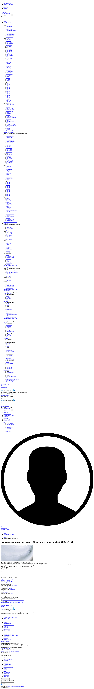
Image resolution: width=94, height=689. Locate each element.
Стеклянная (9, 227)
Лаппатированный (11, 30)
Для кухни (9, 45)
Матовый (8, 31)
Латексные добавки (11, 317)
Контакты (6, 9)
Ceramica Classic (10, 109)
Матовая (8, 138)
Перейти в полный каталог (10, 130)
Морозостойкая (10, 140)
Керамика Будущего (11, 117)
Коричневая (9, 245)
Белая (7, 167)
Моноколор (9, 56)
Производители (7, 3)
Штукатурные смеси (11, 314)
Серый (8, 76)
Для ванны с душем (11, 356)
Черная (8, 241)
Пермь (5, 669)
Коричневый (9, 71)
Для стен (8, 41)
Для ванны (9, 355)
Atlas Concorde (10, 104)
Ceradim (8, 218)
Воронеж (6, 660)
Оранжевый (9, 74)
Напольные (9, 348)
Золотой (8, 70)
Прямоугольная (10, 331)
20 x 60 (8, 88)
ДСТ (7, 261)
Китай (8, 126)
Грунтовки (9, 313)
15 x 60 (8, 86)
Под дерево (9, 51)
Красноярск (6, 675)
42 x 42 (8, 95)
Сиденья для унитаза (11, 380)
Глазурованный (10, 27)
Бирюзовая (9, 169)
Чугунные (9, 327)
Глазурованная (10, 136)
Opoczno (8, 280)
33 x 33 (8, 92)
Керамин (8, 119)
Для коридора (9, 43)
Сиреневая (9, 177)
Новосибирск (7, 676)
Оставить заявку (5, 529)
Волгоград (6, 663)
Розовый (8, 75)
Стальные (8, 326)
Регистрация (4, 387)
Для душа (8, 358)
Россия (8, 128)
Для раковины (10, 359)
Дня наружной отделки (12, 272)
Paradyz (8, 278)
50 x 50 (8, 97)
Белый (8, 63)
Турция (8, 129)
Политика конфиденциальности (12, 619)
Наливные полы (10, 311)
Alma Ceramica (10, 214)
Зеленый (8, 68)
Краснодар (6, 661)
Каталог (6, 21)
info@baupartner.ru (5, 13)
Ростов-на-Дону (8, 664)
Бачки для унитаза (11, 377)
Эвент (7, 582)
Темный (8, 79)
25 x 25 (8, 189)
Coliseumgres (9, 111)
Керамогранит (7, 22)
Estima (8, 107)
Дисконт (6, 7)
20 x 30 (8, 187)
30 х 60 (8, 193)
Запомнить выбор (5, 678)
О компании (7, 1)
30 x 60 (8, 91)
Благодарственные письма (10, 617)
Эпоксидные (9, 307)
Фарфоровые (9, 340)
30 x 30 (8, 191)
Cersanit (8, 105)
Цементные (9, 309)
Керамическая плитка (9, 132)
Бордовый (9, 64)
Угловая (8, 330)
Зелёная (8, 171)
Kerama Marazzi (10, 121)
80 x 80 (8, 101)
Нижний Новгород (8, 667)
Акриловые (9, 325)
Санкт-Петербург (8, 659)
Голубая (8, 247)
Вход (2, 385)
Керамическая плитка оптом (11, 635)
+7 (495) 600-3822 (5, 395)
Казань (5, 665)
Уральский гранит (11, 124)
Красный (8, 72)
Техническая (9, 142)
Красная (8, 173)
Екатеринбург (7, 672)
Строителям (7, 5)
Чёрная (8, 179)
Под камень (9, 53)
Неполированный (10, 34)
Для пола (8, 39)
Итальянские (9, 363)
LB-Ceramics (9, 116)
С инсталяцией (10, 351)
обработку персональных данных (15, 686)
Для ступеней (9, 274)
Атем (7, 206)
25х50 (11, 593)
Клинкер (6, 267)
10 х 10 (8, 182)
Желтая (8, 170)
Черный (8, 80)
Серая (7, 174)
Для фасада (9, 46)
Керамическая (9, 228)
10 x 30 (8, 183)
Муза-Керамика (10, 208)
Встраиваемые (10, 372)
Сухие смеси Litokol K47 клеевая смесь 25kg (12, 602)
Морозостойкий (10, 33)
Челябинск (6, 673)
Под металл (9, 54)
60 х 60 (8, 99)
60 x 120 (8, 100)
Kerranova (8, 113)
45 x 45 (8, 96)
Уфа (5, 671)
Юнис (7, 300)
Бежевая (8, 166)
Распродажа (6, 636)
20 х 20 (8, 87)
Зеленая (8, 252)
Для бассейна (9, 233)
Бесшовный (9, 26)
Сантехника (7, 319)
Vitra (7, 123)
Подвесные (9, 350)
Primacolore (9, 263)
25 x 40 (8, 190)
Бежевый (8, 62)
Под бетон (9, 50)
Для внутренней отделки (12, 270)
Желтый (8, 67)
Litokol (8, 297)
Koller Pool (9, 335)
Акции (5, 8)
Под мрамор (9, 55)
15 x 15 (8, 84)
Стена (8, 586)
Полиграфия (7, 618)
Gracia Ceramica (10, 108)
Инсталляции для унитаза (12, 379)
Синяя (8, 175)
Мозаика (6, 223)
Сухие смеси (7, 290)
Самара (5, 668)
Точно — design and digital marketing (10, 651)
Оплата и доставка (8, 4)
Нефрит (8, 202)
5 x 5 (7, 83)
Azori (7, 198)
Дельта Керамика (10, 220)
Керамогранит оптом (9, 634)
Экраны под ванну (11, 376)
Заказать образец (5, 384)
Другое (5, 422)
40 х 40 (8, 93)
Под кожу (8, 156)
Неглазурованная (10, 141)
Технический (9, 37)
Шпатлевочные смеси (11, 315)
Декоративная (9, 230)
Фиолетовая (9, 178)
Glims (7, 296)
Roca (7, 337)
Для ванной (9, 42)
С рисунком (9, 58)
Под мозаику (9, 160)
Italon (7, 120)
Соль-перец (9, 49)
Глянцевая (9, 137)
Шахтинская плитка (11, 125)
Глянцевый (9, 29)
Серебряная (9, 249)
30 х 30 (8, 89)
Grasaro (8, 112)
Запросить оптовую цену (7, 578)
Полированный (10, 35)
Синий (8, 78)
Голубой (8, 66)
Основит (8, 298)
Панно (8, 59)
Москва (5, 657)
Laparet (8, 115)
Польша (8, 211)
